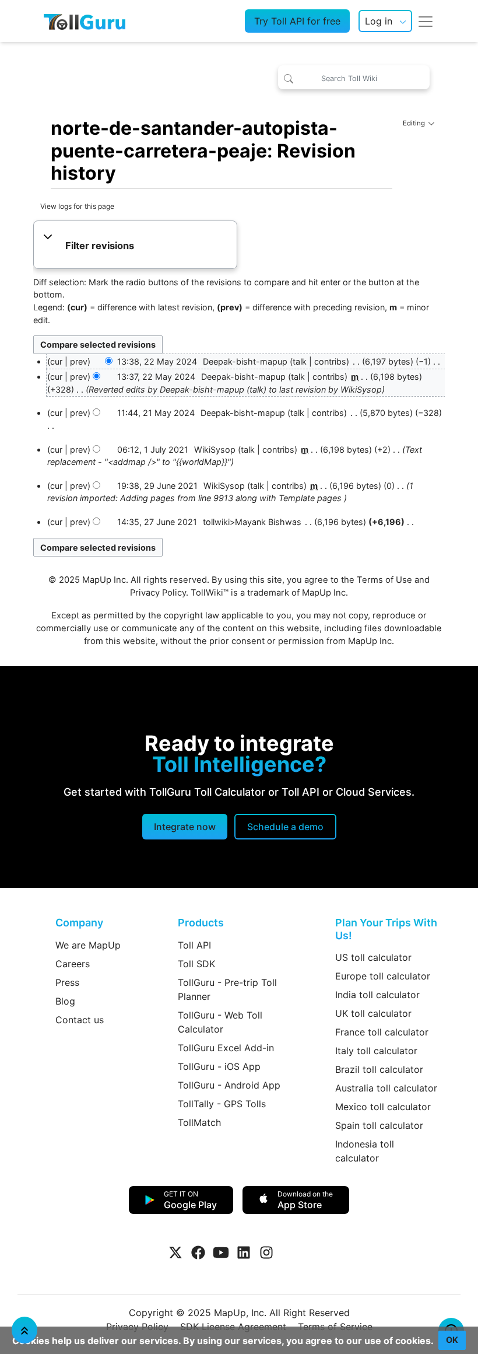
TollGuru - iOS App (219, 1066)
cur (56, 377)
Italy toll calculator (376, 1050)
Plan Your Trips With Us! (386, 929)
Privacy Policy (158, 592)
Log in (378, 21)
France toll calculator (381, 1032)
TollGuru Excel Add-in (226, 1048)
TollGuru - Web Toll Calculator (220, 1022)
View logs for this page (77, 206)
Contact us (79, 1020)
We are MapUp (88, 945)
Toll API (194, 945)
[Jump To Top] (24, 1330)
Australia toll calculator (386, 1088)
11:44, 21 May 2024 (156, 413)
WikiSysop (361, 389)
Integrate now (185, 826)
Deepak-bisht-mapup (202, 389)
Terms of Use (384, 580)
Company (79, 922)
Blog (65, 1001)
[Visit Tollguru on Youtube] (221, 1252)
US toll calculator (373, 957)
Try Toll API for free (297, 21)
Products (201, 922)
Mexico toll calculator (383, 1106)
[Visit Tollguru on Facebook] (198, 1252)
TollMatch (199, 1122)
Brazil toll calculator (379, 1069)
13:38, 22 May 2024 (157, 361)
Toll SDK (196, 964)
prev (78, 361)
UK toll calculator (373, 1013)
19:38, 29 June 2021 (157, 486)
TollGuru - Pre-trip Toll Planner (227, 989)
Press (67, 982)
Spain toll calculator (379, 1125)
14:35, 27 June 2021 (157, 522)
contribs (330, 361)
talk (300, 361)
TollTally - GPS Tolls (222, 1104)
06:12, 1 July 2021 (152, 449)
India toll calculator (377, 994)
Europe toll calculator (382, 976)
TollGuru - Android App (229, 1085)
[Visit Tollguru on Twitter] (175, 1252)
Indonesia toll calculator (364, 1151)
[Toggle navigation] (425, 21)
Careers (72, 964)
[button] (135, 246)
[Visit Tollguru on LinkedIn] (244, 1252)
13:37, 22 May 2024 (156, 377)
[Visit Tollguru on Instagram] (266, 1252)
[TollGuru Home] (84, 21)
